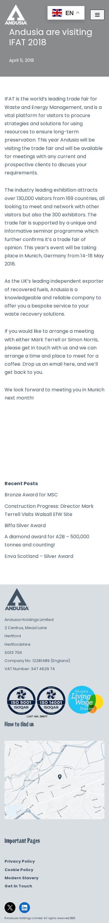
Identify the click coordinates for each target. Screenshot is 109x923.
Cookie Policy (19, 870)
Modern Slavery (21, 878)
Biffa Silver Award (25, 525)
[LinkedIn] (24, 907)
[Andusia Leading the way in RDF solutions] (16, 14)
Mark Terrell (45, 339)
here (69, 364)
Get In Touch (18, 886)
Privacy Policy (20, 861)
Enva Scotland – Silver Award (39, 556)
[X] (10, 907)
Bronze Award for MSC (31, 494)
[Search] (97, 461)
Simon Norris (82, 339)
